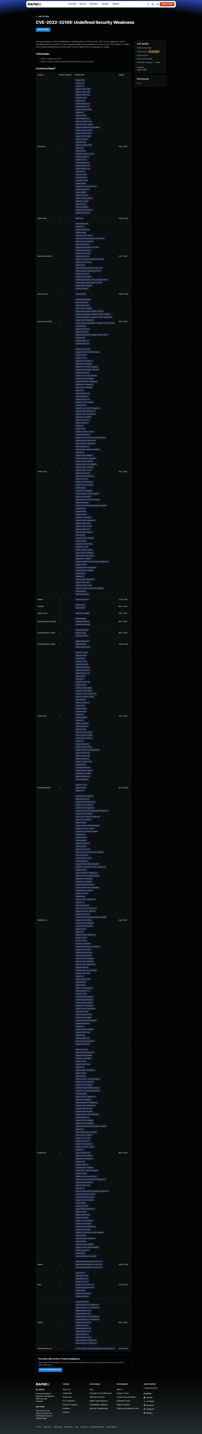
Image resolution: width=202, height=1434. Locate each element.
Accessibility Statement (96, 1426)
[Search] (148, 4)
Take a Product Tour (44, 1413)
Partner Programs (70, 1405)
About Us (66, 1389)
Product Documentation (126, 1397)
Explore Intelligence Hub (50, 1370)
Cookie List (83, 1426)
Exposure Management (45, 1396)
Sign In (119, 1389)
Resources (94, 4)
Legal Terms (48, 1426)
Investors (66, 1408)
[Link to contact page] (153, 4)
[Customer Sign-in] (157, 4)
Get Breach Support (44, 1416)
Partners (105, 4)
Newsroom (67, 1397)
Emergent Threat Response (101, 1393)
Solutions (39, 1401)
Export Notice (68, 1426)
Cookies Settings (111, 1426)
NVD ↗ (139, 83)
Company (115, 4)
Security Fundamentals (99, 1408)
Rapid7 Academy (123, 1405)
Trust (76, 1426)
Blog (91, 1389)
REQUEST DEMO (43, 29)
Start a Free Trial (42, 1411)
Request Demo (167, 4)
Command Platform (43, 1394)
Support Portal (123, 1393)
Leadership (67, 1393)
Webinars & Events (97, 1397)
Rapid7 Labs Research (99, 1401)
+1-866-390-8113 (150, 1388)
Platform (72, 4)
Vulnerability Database (99, 1405)
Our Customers (69, 1401)
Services (82, 4)
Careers (66, 1412)
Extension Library (124, 1401)
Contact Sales (41, 1418)
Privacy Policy (58, 1426)
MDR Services (41, 1399)
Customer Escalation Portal (127, 1408)
